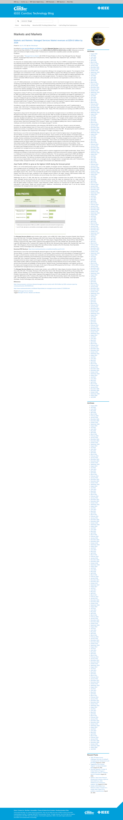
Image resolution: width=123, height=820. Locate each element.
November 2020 (95, 169)
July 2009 (93, 397)
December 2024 (95, 87)
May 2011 (93, 360)
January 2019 (94, 206)
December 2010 (95, 368)
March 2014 (94, 303)
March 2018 (94, 223)
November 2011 (95, 350)
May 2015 (93, 280)
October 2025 (94, 70)
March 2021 (94, 162)
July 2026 (93, 55)
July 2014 (93, 296)
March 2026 (94, 62)
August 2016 (94, 254)
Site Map (27, 810)
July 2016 (93, 256)
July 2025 (93, 75)
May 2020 (93, 179)
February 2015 (94, 285)
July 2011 (93, 357)
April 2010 (93, 382)
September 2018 (95, 213)
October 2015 (94, 271)
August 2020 (94, 174)
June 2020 (93, 177)
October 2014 (94, 291)
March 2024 (94, 102)
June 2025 (93, 77)
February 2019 (94, 204)
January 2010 (94, 387)
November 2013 (95, 310)
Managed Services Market (32, 56)
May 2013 (93, 320)
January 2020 (94, 186)
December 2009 (95, 388)
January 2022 (94, 146)
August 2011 (94, 355)
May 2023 (93, 119)
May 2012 (93, 340)
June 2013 (93, 318)
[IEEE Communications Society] (89, 812)
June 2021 (93, 157)
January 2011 (94, 367)
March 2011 (94, 363)
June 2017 (93, 238)
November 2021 (95, 149)
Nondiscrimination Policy (62, 810)
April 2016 (93, 261)
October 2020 (94, 171)
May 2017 (93, 239)
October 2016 (94, 251)
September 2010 (95, 373)
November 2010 (95, 370)
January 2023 (94, 126)
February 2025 (94, 84)
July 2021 (93, 156)
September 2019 (95, 193)
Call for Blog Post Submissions (68, 25)
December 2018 (95, 208)
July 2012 (93, 337)
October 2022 (94, 131)
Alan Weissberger (33, 45)
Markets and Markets (34, 292)
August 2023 (94, 114)
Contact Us (21, 810)
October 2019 (94, 191)
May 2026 (93, 59)
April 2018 (93, 221)
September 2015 (95, 273)
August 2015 (94, 275)
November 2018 (95, 209)
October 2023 (94, 110)
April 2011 (93, 362)
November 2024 (95, 89)
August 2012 (94, 335)
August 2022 (94, 134)
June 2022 (93, 137)
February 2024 (94, 104)
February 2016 (94, 265)
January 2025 (94, 85)
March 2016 (94, 263)
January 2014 (94, 306)
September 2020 (95, 172)
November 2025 (95, 69)
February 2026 (94, 64)
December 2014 (95, 288)
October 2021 (94, 151)
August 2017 (94, 234)
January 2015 (94, 286)
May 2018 (93, 219)
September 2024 (95, 92)
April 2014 (93, 301)
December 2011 (95, 348)
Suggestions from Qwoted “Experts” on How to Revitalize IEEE (99, 766)
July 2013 (93, 316)
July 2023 (93, 115)
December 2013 (95, 308)
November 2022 (95, 129)
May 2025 (93, 79)
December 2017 (95, 228)
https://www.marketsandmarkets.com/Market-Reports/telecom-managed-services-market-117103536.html (42, 288)
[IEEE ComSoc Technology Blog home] (21, 8)
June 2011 (93, 358)
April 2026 (93, 60)
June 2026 (93, 57)
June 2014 (93, 298)
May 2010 (93, 380)
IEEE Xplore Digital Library (37, 2)
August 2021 (94, 154)
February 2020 (94, 184)
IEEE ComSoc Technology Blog (34, 13)
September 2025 (95, 72)
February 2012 (94, 345)
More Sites (70, 2)
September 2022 (95, 132)
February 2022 (94, 144)
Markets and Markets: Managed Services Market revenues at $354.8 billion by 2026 (48, 41)
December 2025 (95, 67)
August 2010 (94, 375)
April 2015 (93, 281)
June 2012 (93, 338)
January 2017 (94, 246)
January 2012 (94, 347)
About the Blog (25, 25)
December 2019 (95, 188)
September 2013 (95, 313)
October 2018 (94, 211)
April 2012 (93, 342)
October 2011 (94, 352)
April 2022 (93, 141)
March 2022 (94, 142)
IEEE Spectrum (61, 2)
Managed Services (23, 292)
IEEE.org (16, 2)
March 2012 (94, 343)
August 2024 (94, 94)
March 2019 (94, 203)
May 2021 (93, 159)
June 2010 (93, 378)
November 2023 (95, 109)
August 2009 (94, 395)
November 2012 (95, 330)
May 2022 (93, 139)
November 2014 (95, 290)
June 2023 (93, 117)
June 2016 (93, 258)
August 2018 (94, 214)
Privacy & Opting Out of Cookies (46, 810)
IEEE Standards (50, 2)
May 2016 (93, 260)
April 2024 (93, 100)
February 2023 (94, 124)
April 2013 (93, 321)
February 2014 (94, 305)
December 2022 (95, 127)
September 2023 (95, 112)
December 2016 (95, 248)
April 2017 (93, 241)
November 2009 (95, 390)
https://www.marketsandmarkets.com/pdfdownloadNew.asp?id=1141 (47, 249)
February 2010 (94, 385)
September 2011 (95, 353)
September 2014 (95, 293)
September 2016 (95, 253)
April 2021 (93, 161)
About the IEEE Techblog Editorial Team (44, 25)
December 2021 (95, 147)
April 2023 (93, 121)
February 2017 (94, 244)
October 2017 (94, 231)
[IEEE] (102, 8)
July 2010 (93, 377)
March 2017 (94, 243)
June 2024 (93, 97)
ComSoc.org (24, 2)
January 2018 (94, 226)
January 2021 (94, 166)
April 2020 (93, 181)
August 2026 (94, 54)
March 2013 (94, 323)
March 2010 (94, 383)
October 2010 (94, 372)
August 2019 (94, 194)
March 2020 (94, 182)
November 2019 (95, 189)
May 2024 (93, 99)
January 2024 (94, 105)
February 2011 (94, 365)
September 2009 (95, 394)
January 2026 (94, 65)
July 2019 (93, 196)
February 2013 (94, 325)
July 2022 (93, 136)
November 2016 (95, 249)
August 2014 (94, 295)
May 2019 (93, 199)
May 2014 (93, 300)
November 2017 (95, 229)
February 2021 (94, 164)
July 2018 (93, 216)
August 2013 (94, 315)
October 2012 (94, 332)
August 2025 (94, 74)
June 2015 (93, 278)
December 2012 (95, 328)
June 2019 (93, 198)
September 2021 (95, 152)
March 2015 (94, 283)
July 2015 (93, 276)
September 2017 (95, 233)
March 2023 (94, 122)
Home (17, 25)
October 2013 (94, 311)
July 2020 (93, 176)
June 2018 (93, 218)
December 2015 (95, 268)
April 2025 (93, 80)
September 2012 (95, 333)
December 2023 (95, 107)
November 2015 (95, 270)
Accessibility (34, 810)
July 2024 (93, 95)
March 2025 (94, 82)
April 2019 (93, 201)
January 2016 (94, 266)
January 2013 (94, 327)
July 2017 (93, 236)
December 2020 (95, 167)
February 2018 (94, 224)
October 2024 (94, 90)
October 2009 (94, 392)
